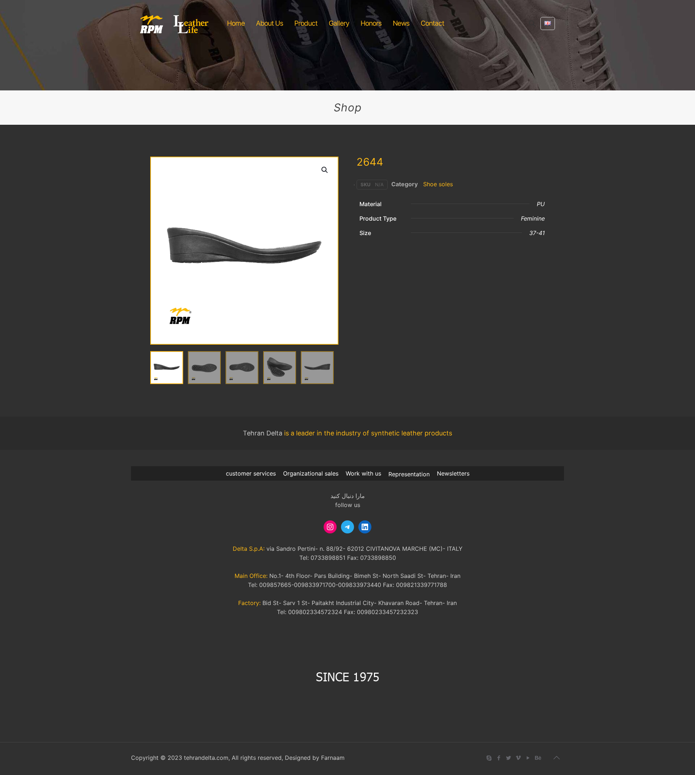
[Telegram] (347, 526)
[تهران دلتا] (174, 23)
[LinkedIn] (364, 526)
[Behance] (538, 757)
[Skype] (489, 757)
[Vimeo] (518, 757)
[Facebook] (498, 757)
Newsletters (453, 473)
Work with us (363, 473)
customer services (251, 473)
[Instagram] (330, 526)
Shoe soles (438, 184)
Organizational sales (310, 473)
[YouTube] (528, 757)
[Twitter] (508, 757)
